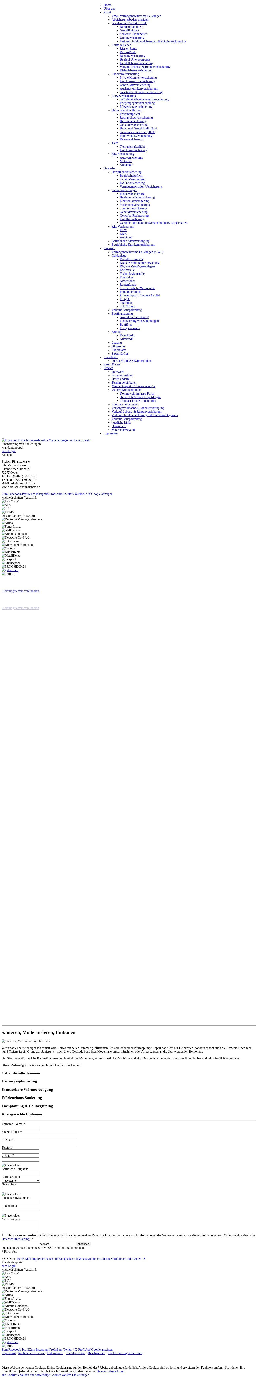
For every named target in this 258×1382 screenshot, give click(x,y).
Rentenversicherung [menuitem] (132, 55)
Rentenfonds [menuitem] (128, 284)
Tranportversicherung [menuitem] (133, 208)
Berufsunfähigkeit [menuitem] (131, 26)
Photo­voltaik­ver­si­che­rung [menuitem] (136, 135)
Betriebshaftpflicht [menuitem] (131, 175)
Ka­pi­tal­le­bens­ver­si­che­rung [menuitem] (136, 63)
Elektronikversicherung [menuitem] (134, 201)
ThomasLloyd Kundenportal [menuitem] (138, 400)
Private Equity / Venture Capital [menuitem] (140, 295)
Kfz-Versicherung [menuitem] (123, 154)
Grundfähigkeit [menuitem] (129, 30)
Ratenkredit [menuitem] (127, 335)
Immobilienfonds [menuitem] (130, 291)
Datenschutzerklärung (110, 1370)
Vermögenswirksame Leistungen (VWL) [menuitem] (137, 252)
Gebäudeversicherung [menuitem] (134, 124)
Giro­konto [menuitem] (118, 346)
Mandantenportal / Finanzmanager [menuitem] (133, 386)
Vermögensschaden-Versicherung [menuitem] (141, 186)
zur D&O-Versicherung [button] (17, 790)
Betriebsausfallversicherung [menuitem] (137, 197)
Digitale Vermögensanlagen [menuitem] (137, 266)
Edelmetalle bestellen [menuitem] (125, 404)
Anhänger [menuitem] (126, 164)
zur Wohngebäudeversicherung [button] (22, 710)
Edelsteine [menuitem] (126, 277)
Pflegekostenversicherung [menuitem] (136, 106)
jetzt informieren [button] (12, 625)
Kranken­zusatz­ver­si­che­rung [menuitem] (137, 81)
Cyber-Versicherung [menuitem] (132, 179)
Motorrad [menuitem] (126, 161)
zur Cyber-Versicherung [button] (28, 762)
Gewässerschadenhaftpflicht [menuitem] (137, 132)
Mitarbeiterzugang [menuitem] (123, 429)
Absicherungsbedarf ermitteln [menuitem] (130, 19)
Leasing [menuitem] (117, 342)
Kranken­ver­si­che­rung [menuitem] (125, 74)
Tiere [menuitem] (115, 143)
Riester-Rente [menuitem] (128, 48)
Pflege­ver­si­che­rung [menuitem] (124, 95)
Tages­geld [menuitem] (126, 302)
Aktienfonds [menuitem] (127, 281)
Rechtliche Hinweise (31, 1352)
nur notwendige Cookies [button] (45, 1374)
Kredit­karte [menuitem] (119, 350)
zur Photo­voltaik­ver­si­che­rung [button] (21, 1014)
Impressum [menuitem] (111, 433)
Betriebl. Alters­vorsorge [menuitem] (135, 59)
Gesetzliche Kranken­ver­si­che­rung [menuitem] (141, 92)
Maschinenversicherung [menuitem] (135, 204)
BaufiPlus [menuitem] (126, 324)
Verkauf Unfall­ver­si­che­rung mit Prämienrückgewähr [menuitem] (153, 41)
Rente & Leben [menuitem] (121, 45)
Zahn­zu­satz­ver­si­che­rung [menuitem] (135, 85)
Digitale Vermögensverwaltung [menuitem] (139, 262)
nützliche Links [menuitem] (121, 422)
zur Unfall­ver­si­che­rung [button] (17, 929)
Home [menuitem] (107, 5)
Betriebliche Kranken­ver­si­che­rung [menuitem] (133, 244)
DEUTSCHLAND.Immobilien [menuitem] (132, 360)
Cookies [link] (113, 1352)
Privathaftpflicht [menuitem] (130, 114)
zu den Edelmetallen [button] (15, 997)
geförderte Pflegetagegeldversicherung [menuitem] (144, 99)
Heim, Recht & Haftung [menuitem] (127, 110)
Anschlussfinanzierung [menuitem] (134, 317)
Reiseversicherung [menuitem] (131, 139)
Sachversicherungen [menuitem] (124, 190)
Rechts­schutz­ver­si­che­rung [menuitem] (136, 117)
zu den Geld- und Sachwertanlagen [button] (24, 980)
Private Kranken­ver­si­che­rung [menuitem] (138, 77)
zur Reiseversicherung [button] (16, 946)
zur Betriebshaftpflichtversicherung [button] (24, 744)
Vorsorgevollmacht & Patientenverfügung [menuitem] (138, 408)
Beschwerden (96, 1352)
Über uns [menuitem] (109, 8)
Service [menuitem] (108, 368)
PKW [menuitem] (123, 230)
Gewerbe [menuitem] (109, 168)
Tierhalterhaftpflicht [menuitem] (132, 146)
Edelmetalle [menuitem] (127, 270)
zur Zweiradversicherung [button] (18, 895)
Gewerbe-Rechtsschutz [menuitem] (134, 215)
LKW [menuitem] (123, 233)
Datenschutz (55, 1352)
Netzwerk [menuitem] (118, 371)
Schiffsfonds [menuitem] (128, 306)
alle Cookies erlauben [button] (15, 1374)
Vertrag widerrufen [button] (130, 1352)
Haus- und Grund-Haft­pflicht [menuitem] (138, 128)
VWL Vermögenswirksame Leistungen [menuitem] (136, 16)
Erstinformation (75, 1352)
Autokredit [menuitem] (126, 339)
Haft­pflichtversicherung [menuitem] (127, 172)
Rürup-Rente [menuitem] (128, 52)
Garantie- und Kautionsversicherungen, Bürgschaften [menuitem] (153, 222)
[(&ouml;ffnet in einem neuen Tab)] (10, 570)
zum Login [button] (9, 451)
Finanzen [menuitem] (109, 248)
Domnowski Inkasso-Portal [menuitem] (137, 393)
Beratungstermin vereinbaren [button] (20, 591)
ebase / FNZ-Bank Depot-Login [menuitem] (140, 397)
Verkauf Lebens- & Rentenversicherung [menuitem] (145, 66)
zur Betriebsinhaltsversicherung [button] (22, 807)
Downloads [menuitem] (119, 426)
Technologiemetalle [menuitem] (132, 273)
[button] (129, 1021)
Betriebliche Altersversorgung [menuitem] (131, 241)
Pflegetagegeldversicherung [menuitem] (137, 103)
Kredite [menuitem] (116, 331)
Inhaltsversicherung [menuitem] (132, 193)
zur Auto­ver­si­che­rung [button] (25, 876)
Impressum (9, 1352)
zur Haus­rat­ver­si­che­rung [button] (17, 693)
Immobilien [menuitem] (111, 357)
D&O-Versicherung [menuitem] (132, 183)
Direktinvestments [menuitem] (131, 259)
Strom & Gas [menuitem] (120, 353)
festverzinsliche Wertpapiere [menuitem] (137, 288)
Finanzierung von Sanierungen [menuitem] (139, 321)
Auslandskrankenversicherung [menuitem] (139, 88)
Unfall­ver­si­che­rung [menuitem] (132, 37)
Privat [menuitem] (107, 12)
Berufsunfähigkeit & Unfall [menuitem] (129, 23)
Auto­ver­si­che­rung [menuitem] (131, 157)
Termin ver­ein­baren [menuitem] (124, 382)
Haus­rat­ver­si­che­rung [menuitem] (133, 121)
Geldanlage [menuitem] (119, 255)
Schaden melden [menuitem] (122, 375)
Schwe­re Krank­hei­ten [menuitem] (133, 34)
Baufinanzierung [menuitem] (122, 313)
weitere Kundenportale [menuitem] (126, 389)
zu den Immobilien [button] (14, 676)
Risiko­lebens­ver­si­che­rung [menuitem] (136, 70)
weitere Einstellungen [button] (75, 1374)
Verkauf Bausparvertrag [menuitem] (127, 310)
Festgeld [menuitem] (125, 299)
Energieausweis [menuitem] (130, 328)
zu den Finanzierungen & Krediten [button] (24, 963)
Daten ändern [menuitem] (120, 379)
